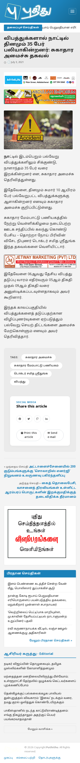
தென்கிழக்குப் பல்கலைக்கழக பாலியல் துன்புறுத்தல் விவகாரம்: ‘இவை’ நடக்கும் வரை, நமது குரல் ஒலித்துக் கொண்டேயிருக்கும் (38, 698)
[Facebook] (19, 418)
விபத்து (19, 382)
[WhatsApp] (37, 418)
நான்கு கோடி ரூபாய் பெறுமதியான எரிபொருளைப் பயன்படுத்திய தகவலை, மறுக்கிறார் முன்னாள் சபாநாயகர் (37, 600)
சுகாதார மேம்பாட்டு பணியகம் (36, 365)
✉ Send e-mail (52, 435)
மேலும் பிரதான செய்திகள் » (50, 640)
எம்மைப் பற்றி (25, 757)
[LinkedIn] (46, 418)
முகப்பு (8, 757)
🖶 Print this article (29, 435)
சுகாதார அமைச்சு (38, 357)
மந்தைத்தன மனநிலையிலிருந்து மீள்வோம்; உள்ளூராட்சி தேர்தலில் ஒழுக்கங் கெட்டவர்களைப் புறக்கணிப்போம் (40, 681)
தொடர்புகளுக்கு (49, 757)
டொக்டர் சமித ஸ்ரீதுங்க (31, 373)
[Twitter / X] (28, 418)
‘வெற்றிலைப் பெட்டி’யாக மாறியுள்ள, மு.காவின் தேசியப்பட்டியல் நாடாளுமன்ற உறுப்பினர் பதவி (37, 617)
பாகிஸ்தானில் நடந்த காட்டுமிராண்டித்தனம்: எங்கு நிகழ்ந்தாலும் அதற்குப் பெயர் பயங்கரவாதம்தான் (36, 715)
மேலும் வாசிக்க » (40, 729)
